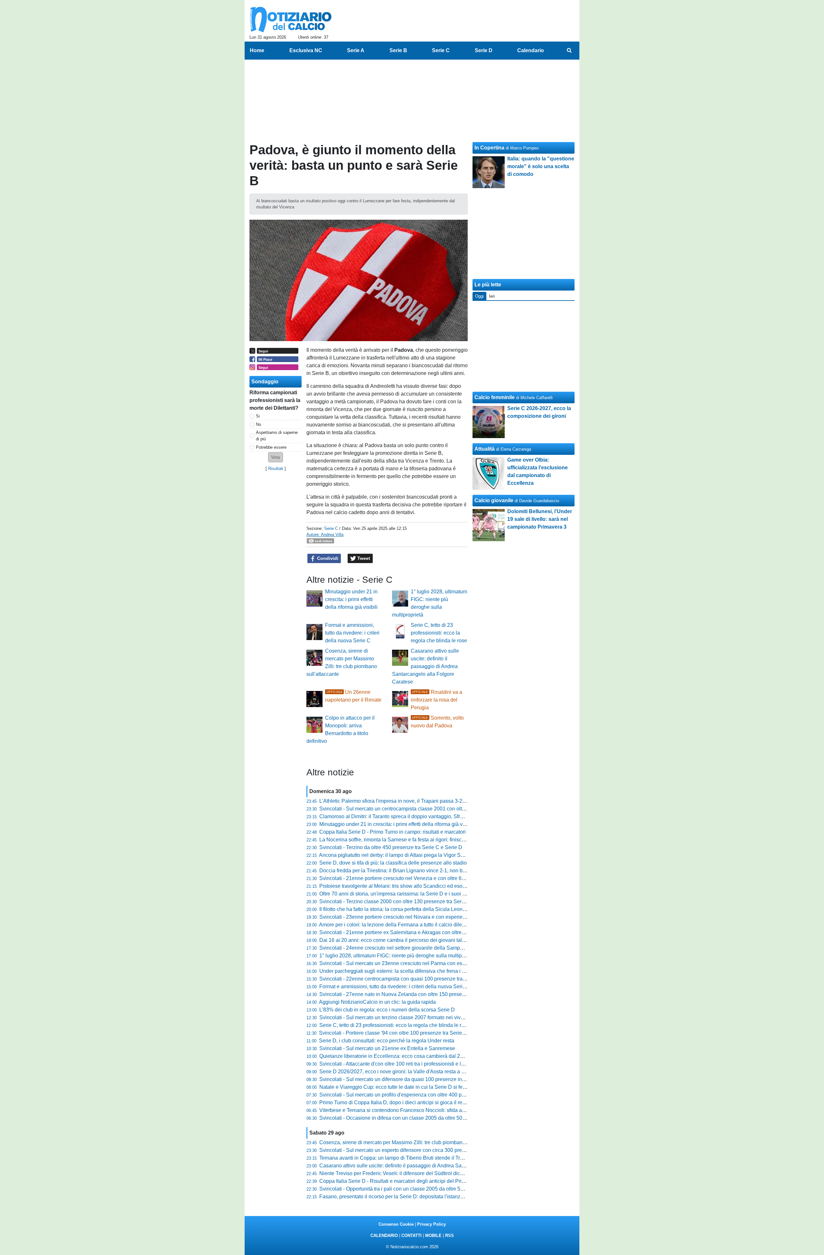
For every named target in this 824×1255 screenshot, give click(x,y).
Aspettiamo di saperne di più (277, 435)
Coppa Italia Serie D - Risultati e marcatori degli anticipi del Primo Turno (401, 1181)
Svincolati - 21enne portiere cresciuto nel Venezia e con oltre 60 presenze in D (408, 878)
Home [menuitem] (257, 50)
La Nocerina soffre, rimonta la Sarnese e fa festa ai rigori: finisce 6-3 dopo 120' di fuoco (417, 839)
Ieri (492, 296)
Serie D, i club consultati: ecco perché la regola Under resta (386, 1040)
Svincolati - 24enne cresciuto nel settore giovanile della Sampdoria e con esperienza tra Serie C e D (433, 948)
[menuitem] (569, 50)
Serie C (331, 528)
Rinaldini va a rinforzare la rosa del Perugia (436, 699)
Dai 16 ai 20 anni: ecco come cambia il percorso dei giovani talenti (394, 940)
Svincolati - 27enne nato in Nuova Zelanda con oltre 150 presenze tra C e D (405, 994)
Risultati (275, 468)
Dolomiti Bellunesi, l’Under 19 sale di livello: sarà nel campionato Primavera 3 (539, 519)
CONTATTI (411, 1235)
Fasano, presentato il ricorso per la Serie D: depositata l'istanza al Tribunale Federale (416, 1196)
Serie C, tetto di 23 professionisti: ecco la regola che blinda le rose (439, 632)
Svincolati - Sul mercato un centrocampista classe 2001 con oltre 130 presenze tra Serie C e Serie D (433, 808)
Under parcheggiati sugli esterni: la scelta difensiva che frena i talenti (397, 971)
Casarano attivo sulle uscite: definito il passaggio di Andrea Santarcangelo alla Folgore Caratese (425, 666)
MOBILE (433, 1235)
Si (258, 416)
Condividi (327, 558)
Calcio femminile (494, 397)
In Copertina (489, 147)
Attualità (484, 449)
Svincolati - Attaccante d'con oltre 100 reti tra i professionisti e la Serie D (400, 1064)
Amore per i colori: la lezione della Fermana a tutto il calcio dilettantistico (401, 924)
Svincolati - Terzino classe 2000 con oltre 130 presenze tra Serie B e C (399, 901)
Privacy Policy (431, 1224)
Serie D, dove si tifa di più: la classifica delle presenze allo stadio (393, 863)
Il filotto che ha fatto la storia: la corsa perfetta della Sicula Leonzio (394, 909)
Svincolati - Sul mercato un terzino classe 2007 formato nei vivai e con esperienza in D (417, 1017)
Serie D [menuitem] (483, 50)
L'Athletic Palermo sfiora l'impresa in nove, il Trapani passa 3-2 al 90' (397, 801)
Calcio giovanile (493, 500)
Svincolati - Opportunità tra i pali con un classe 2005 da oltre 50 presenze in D (407, 1189)
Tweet (363, 558)
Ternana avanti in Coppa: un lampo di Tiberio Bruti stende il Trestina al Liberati (408, 1158)
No (258, 424)
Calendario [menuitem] (530, 50)
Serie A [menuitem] (355, 50)
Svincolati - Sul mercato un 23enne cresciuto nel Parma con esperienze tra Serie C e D (418, 963)
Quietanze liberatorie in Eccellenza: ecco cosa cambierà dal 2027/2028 (400, 1056)
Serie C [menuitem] (441, 50)
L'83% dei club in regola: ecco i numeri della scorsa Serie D (387, 1009)
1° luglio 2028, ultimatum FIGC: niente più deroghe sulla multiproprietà (399, 955)
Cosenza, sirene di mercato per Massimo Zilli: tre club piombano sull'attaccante (409, 1142)
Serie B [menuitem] (398, 50)
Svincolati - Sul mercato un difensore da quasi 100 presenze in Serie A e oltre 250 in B (417, 1079)
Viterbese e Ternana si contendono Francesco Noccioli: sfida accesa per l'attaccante (415, 1110)
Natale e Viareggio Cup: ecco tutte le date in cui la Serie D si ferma (395, 1087)
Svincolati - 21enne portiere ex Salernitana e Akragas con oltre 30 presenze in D (410, 932)
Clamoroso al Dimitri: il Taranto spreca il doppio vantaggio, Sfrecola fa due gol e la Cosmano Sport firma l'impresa (448, 816)
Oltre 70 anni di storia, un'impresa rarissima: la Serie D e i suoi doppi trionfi (404, 893)
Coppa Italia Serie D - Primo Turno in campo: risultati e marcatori (392, 832)
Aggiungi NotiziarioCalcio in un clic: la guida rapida (377, 1002)
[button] (275, 457)
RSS (449, 1235)
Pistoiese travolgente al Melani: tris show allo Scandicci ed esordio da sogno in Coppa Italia (423, 886)
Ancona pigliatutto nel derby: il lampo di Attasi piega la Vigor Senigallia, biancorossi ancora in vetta (431, 855)
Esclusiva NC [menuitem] (305, 50)
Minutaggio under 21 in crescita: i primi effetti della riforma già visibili (351, 599)
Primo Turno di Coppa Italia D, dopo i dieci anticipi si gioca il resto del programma (412, 1102)
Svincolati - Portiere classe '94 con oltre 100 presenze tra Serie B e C (397, 1033)
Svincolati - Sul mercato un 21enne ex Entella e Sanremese (387, 1048)
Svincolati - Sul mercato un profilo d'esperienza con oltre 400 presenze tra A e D (410, 1094)
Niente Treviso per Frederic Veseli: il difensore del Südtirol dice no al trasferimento (412, 1173)
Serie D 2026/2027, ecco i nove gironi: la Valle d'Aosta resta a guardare (400, 1071)
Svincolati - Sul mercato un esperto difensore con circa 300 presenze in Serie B (409, 1150)
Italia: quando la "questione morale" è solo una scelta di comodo (540, 166)
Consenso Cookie (396, 1224)
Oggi (479, 296)
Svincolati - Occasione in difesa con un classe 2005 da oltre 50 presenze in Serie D (414, 1118)
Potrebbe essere (271, 447)
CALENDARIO (384, 1235)
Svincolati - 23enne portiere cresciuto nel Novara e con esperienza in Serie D (407, 917)
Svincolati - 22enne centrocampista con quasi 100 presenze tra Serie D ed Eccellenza (417, 979)
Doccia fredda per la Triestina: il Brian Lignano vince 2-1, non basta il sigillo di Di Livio (417, 870)
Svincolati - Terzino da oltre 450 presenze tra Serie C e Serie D (390, 847)
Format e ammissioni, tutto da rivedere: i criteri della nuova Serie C (352, 632)
